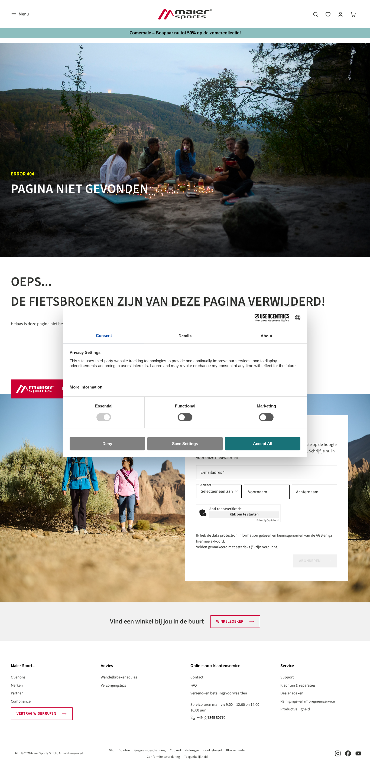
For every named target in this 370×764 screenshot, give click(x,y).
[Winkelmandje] (353, 14)
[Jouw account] (340, 14)
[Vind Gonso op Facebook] (348, 753)
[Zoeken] (315, 14)
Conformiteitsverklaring (163, 757)
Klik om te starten (244, 514)
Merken (17, 685)
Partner (17, 693)
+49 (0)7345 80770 (211, 717)
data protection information (235, 535)
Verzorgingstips (113, 685)
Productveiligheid (295, 709)
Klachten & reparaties (298, 685)
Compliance (21, 701)
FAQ (193, 685)
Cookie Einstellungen (184, 750)
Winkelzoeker (230, 621)
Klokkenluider (236, 750)
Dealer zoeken (291, 693)
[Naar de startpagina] (185, 14)
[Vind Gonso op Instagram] (338, 753)
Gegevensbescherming (149, 750)
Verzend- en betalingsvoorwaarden (218, 693)
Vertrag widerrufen (36, 713)
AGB (319, 535)
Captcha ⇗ (268, 520)
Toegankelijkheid (196, 757)
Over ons (18, 677)
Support (287, 677)
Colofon (124, 750)
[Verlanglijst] (328, 14)
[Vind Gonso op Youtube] (358, 753)
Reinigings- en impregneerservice (307, 701)
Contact (196, 677)
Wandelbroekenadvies (119, 677)
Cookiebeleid (212, 750)
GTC (111, 750)
